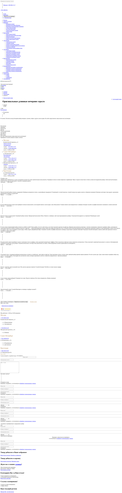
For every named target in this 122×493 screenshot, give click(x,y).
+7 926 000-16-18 (5, 328)
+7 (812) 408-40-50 (11, 158)
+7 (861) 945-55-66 (11, 174)
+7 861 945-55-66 (5, 350)
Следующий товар (117, 99)
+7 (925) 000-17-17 (11, 167)
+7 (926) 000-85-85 (11, 148)
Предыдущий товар (8, 98)
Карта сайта (3, 354)
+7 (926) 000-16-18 (11, 165)
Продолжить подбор (5, 469)
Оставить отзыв (33, 301)
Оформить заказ (15, 461)
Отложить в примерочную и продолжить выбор (12, 423)
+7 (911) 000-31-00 (11, 159)
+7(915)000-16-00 (11, 146)
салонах (18, 464)
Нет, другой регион (9, 491)
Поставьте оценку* (5, 373)
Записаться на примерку (9, 16)
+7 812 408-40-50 (5, 338)
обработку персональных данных (28, 383)
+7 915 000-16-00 (5, 317)
